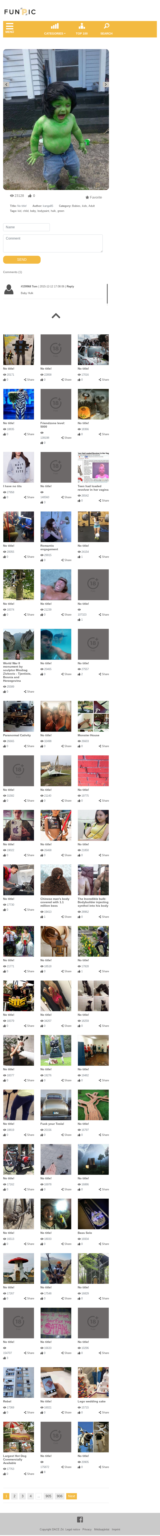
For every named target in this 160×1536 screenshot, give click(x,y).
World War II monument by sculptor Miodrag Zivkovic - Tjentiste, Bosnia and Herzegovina (17, 672)
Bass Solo (85, 1232)
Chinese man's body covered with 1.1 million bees (54, 902)
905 (48, 1496)
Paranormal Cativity (17, 735)
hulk (53, 210)
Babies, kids (79, 205)
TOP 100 (82, 33)
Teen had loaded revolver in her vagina (93, 487)
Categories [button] (53, 33)
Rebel (7, 1401)
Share (30, 379)
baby (33, 210)
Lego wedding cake (92, 1401)
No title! (8, 368)
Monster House (88, 735)
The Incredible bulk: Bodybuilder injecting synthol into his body (93, 902)
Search (106, 33)
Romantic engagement (49, 547)
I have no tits (12, 486)
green (61, 210)
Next (71, 1496)
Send (22, 259)
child (26, 210)
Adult (92, 205)
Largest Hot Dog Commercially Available (14, 1459)
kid (19, 210)
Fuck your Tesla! (52, 1123)
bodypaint (43, 210)
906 (59, 1496)
